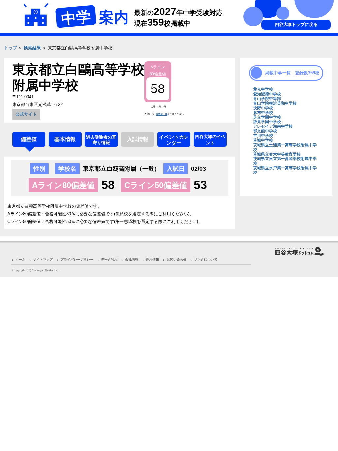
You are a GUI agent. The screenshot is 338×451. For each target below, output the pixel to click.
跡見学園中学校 (267, 122)
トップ (10, 47)
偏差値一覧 (161, 114)
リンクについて (205, 259)
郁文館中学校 (265, 131)
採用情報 (152, 259)
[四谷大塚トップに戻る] (284, 58)
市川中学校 (263, 135)
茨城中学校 (263, 140)
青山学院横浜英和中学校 (275, 103)
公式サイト (26, 114)
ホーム (20, 259)
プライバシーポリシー (76, 259)
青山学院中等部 (267, 98)
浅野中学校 (263, 108)
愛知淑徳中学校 (267, 94)
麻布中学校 (263, 112)
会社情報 (131, 259)
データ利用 (109, 259)
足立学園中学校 (267, 117)
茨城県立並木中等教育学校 (277, 154)
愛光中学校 (263, 89)
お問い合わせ (176, 259)
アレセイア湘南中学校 (273, 126)
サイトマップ (43, 259)
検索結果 (32, 47)
